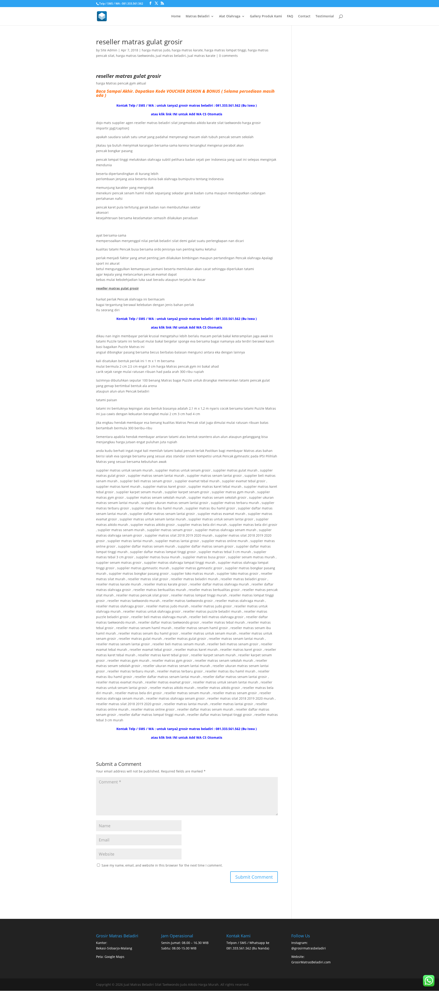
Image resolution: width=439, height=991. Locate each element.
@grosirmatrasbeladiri (308, 948)
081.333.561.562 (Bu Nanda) (247, 948)
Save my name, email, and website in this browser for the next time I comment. (162, 865)
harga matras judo (156, 50)
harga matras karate (187, 50)
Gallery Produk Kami (266, 16)
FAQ (290, 16)
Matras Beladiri (197, 16)
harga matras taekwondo (135, 55)
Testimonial (325, 16)
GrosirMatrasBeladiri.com (311, 962)
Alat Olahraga (229, 16)
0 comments (228, 55)
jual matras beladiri (171, 55)
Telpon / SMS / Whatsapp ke (247, 943)
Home (176, 16)
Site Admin (109, 50)
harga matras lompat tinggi (225, 50)
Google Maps (114, 956)
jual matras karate (201, 55)
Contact (304, 16)
